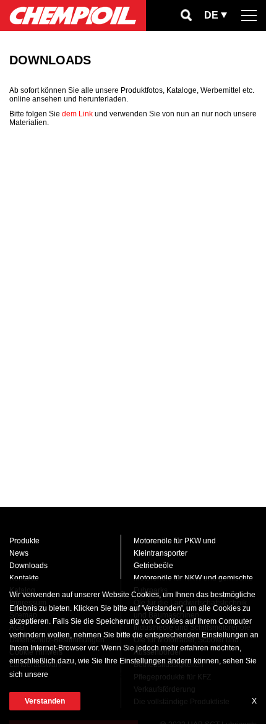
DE (211, 15)
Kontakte (24, 578)
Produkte (24, 541)
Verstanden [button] (45, 701)
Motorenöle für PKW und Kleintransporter (175, 547)
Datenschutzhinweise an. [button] (92, 674)
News (18, 553)
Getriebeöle (153, 565)
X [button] (254, 701)
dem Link (77, 114)
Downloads (28, 565)
